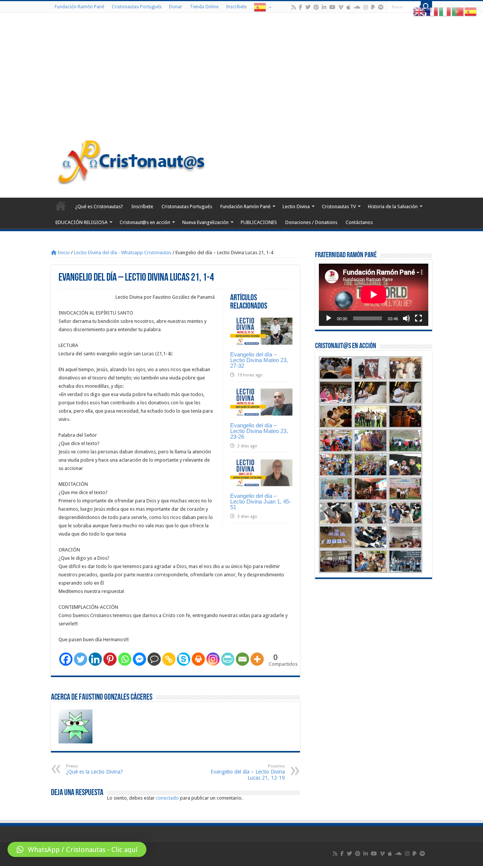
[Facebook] (300, 7)
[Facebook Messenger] (139, 659)
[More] (257, 659)
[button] (77, 849)
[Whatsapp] (124, 659)
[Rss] (294, 7)
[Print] (198, 659)
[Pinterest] (316, 7)
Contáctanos (359, 222)
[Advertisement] (241, 77)
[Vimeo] (341, 7)
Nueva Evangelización (205, 222)
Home (61, 205)
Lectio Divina (296, 206)
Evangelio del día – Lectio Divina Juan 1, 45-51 (260, 501)
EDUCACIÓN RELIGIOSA (81, 222)
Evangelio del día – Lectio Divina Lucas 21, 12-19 (248, 772)
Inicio (63, 252)
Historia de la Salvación (393, 206)
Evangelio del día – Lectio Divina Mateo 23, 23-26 (259, 431)
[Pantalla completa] (418, 318)
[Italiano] (445, 11)
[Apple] (348, 7)
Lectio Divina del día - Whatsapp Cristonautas (122, 252)
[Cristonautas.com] (132, 160)
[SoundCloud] (357, 7)
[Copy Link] (168, 659)
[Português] (458, 11)
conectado (167, 798)
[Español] (262, 6)
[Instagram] (213, 659)
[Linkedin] (95, 659)
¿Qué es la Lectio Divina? (94, 769)
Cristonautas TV (339, 206)
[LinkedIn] (324, 7)
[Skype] (183, 659)
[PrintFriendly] (227, 659)
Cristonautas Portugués (137, 6)
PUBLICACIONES (259, 222)
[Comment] (154, 659)
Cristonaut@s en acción (145, 222)
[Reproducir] (328, 318)
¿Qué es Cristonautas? (99, 206)
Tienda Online (204, 6)
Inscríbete (236, 6)
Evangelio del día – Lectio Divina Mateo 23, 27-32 (259, 360)
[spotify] (380, 7)
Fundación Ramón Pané (79, 6)
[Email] (242, 659)
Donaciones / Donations (311, 222)
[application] (373, 295)
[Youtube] (332, 7)
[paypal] (373, 7)
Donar (175, 6)
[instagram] (366, 7)
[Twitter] (308, 7)
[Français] (432, 11)
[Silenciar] (406, 318)
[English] (419, 11)
